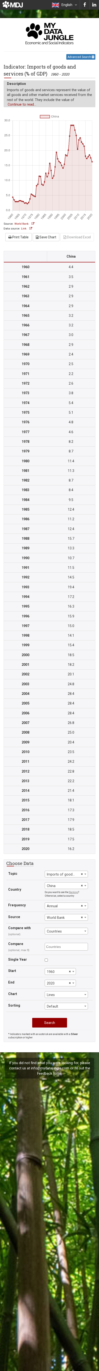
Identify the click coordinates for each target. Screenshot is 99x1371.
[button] (64, 5)
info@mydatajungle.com (50, 1068)
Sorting (14, 1005)
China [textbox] (51, 886)
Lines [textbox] (51, 995)
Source (14, 917)
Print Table (20, 237)
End (11, 982)
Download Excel (78, 237)
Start (12, 971)
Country (14, 889)
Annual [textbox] (52, 906)
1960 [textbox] (51, 972)
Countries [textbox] (54, 931)
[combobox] (66, 874)
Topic (12, 874)
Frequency (17, 905)
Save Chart (47, 237)
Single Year (17, 959)
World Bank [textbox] (56, 918)
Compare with (19, 928)
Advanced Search (80, 57)
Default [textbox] (52, 1006)
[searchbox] (67, 946)
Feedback (44, 1073)
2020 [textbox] (51, 983)
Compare (15, 944)
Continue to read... (22, 104)
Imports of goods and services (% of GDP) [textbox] (63, 874)
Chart (12, 994)
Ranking (73, 892)
